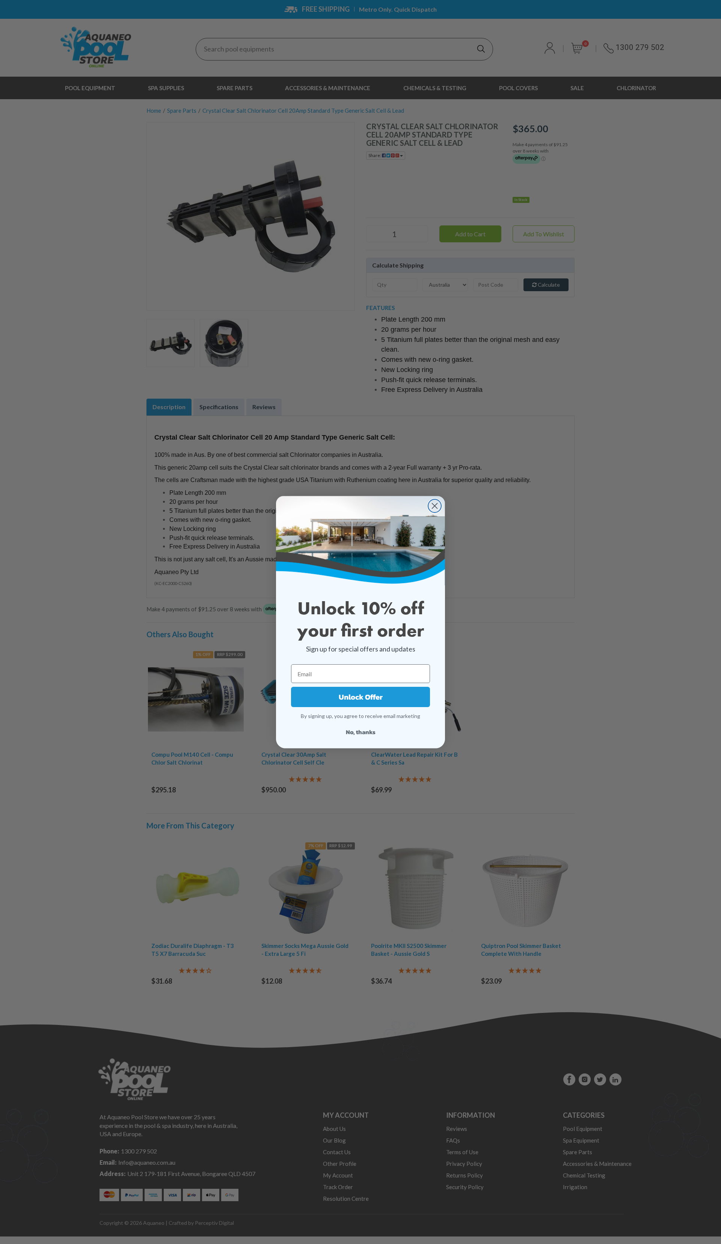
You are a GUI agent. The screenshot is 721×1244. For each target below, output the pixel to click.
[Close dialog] (434, 505)
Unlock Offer (361, 697)
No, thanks (361, 731)
